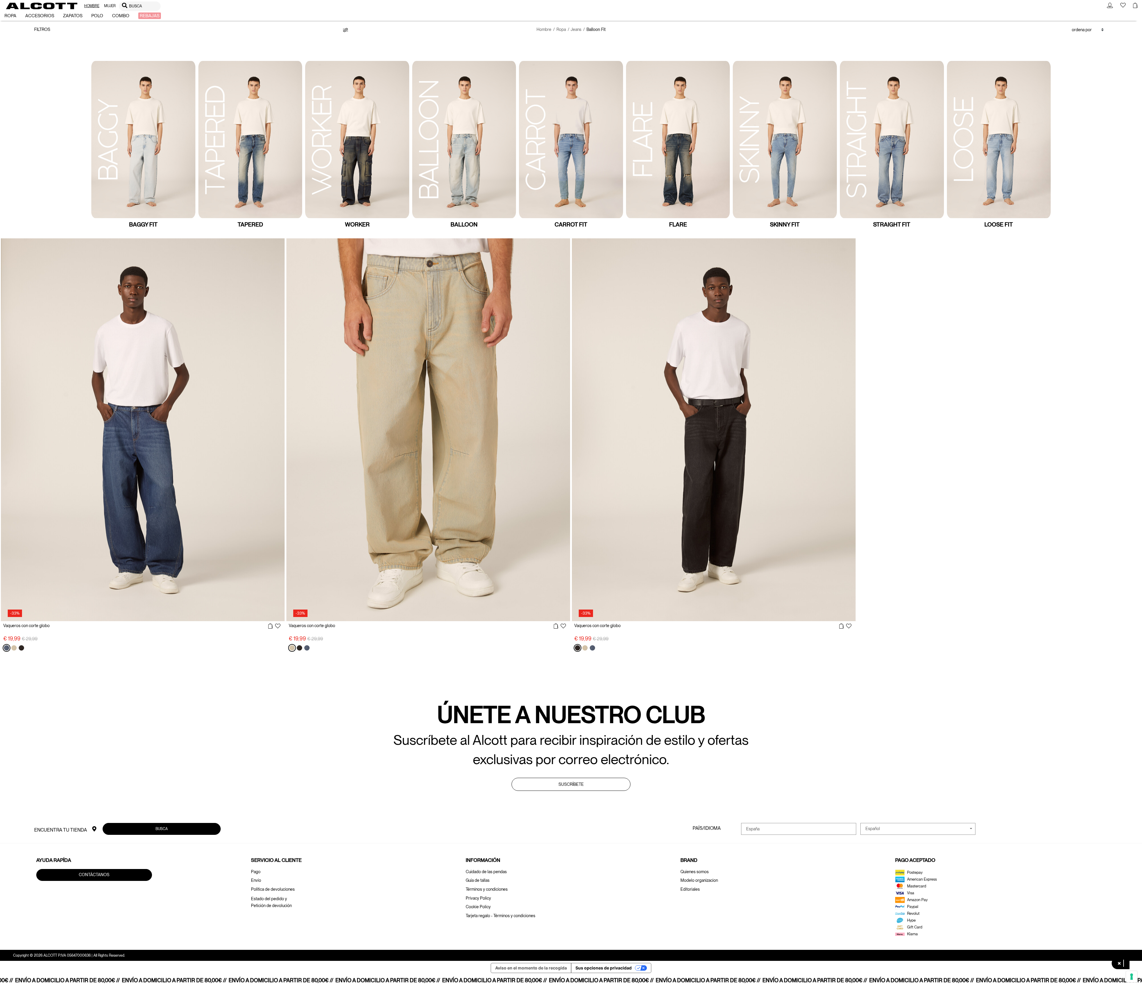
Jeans (576, 29)
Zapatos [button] (72, 15)
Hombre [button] (91, 6)
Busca (162, 829)
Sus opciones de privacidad (603, 967)
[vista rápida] (270, 626)
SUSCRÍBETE (571, 784)
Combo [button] (120, 15)
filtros (42, 29)
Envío (256, 880)
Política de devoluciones (273, 889)
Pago (256, 871)
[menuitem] (91, 6)
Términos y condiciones (487, 889)
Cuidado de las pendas (486, 871)
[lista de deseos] (277, 626)
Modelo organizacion (699, 880)
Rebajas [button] (149, 15)
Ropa (561, 29)
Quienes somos (694, 871)
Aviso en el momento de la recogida (531, 967)
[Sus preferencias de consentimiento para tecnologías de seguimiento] (1131, 976)
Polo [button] (97, 15)
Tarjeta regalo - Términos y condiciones (500, 915)
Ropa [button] (10, 15)
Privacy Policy (478, 898)
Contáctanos (94, 874)
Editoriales (690, 889)
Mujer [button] (110, 6)
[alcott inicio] (41, 6)
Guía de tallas (478, 880)
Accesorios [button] (39, 15)
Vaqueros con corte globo (26, 625)
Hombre (544, 29)
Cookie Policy (478, 906)
